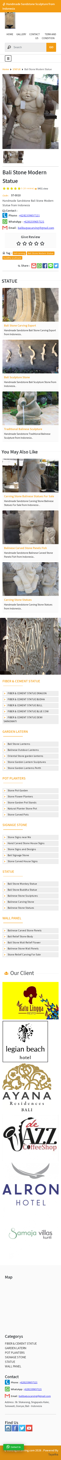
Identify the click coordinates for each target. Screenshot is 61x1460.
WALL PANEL (11, 918)
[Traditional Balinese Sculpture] (30, 408)
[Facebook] (15, 1430)
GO (51, 47)
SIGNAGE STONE (14, 824)
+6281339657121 (29, 215)
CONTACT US (34, 36)
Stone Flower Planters (20, 796)
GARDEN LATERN (15, 731)
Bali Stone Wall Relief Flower (24, 942)
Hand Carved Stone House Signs (25, 843)
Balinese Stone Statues (20, 908)
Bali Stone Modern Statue (41, 253)
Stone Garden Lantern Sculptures (26, 762)
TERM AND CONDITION (49, 36)
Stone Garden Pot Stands (21, 802)
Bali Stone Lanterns (18, 744)
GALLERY (21, 34)
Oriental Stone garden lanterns (25, 756)
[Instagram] (8, 1430)
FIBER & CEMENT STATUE (21, 681)
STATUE (8, 871)
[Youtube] (29, 1430)
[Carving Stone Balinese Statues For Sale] (30, 475)
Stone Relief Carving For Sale (24, 954)
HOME (10, 34)
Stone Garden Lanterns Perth (24, 768)
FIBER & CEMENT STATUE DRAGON (27, 693)
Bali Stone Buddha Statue (22, 889)
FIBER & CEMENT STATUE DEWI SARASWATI (23, 719)
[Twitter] (22, 1430)
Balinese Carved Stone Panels (24, 930)
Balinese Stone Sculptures (22, 895)
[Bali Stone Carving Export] (30, 305)
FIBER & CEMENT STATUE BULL (25, 705)
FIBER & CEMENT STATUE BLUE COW (28, 711)
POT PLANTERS (14, 778)
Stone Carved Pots (18, 814)
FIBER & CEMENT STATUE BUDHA (26, 699)
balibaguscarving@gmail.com (36, 228)
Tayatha (53, 1454)
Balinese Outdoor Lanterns (23, 750)
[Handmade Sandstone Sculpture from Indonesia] (10, 27)
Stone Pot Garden (17, 790)
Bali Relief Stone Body (20, 936)
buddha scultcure (12, 257)
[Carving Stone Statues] (30, 579)
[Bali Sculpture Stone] (30, 356)
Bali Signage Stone (18, 855)
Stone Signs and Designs (21, 849)
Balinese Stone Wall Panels (23, 948)
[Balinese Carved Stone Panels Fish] (30, 527)
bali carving (19, 253)
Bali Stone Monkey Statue (22, 883)
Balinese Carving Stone (20, 902)
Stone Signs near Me (19, 837)
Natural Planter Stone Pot (22, 808)
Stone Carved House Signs (22, 861)
